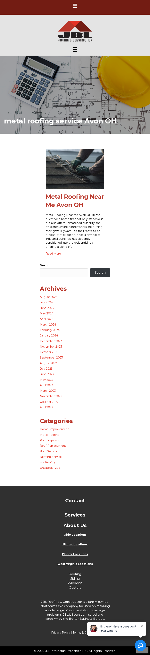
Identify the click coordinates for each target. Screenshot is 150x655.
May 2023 (46, 380)
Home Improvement (54, 429)
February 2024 (50, 330)
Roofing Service (51, 457)
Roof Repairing (50, 440)
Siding (75, 578)
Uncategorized (50, 468)
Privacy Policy (60, 632)
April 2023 (46, 385)
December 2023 (51, 341)
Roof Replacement (53, 445)
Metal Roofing (50, 435)
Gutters (75, 587)
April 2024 (46, 319)
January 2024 (49, 335)
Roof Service (48, 451)
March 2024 (48, 324)
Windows (75, 583)
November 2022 (51, 396)
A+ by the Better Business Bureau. (79, 618)
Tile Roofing (48, 462)
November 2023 (51, 346)
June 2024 (47, 308)
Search (45, 265)
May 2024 (46, 313)
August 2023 (48, 363)
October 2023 (49, 352)
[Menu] (75, 6)
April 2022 (46, 407)
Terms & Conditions (86, 632)
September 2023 (51, 357)
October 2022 (49, 402)
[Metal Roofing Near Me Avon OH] (75, 169)
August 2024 (48, 297)
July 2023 (46, 368)
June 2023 (47, 374)
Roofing (75, 574)
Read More (53, 253)
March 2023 (48, 390)
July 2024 (46, 302)
